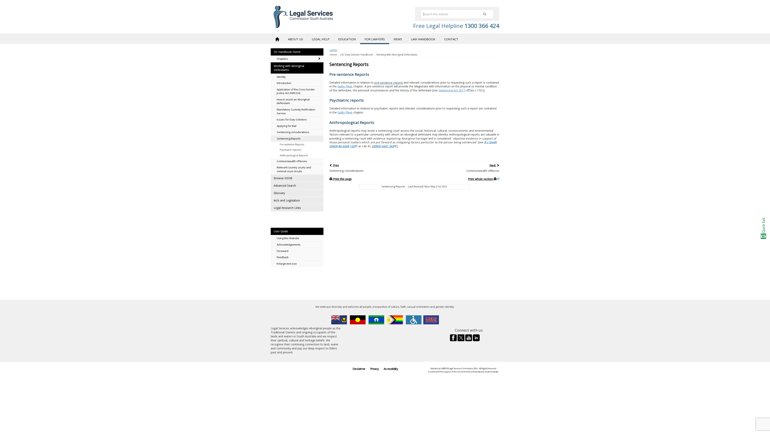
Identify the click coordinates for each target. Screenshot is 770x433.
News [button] (398, 39)
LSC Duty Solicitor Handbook (356, 54)
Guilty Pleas (345, 86)
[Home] (277, 39)
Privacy (374, 369)
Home (333, 54)
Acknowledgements (289, 244)
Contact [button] (451, 39)
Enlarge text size (287, 263)
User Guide (281, 231)
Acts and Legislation (287, 200)
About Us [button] (295, 39)
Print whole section (481, 179)
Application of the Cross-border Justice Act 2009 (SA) (296, 91)
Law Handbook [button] (423, 39)
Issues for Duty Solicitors (292, 119)
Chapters (282, 59)
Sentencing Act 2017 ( (453, 90)
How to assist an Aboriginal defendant (293, 101)
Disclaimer (359, 369)
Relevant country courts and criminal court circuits (294, 169)
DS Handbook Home (287, 52)
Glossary (279, 193)
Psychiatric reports (290, 150)
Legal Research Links (287, 208)
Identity (281, 77)
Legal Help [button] (320, 39)
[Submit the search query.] (484, 14)
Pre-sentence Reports (292, 144)
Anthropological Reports (294, 155)
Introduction (284, 83)
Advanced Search (285, 185)
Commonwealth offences (292, 161)
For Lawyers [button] (375, 39)
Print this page (342, 179)
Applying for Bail (286, 126)
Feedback (283, 257)
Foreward (282, 251)
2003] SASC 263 (383, 146)
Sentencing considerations (293, 132)
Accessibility (391, 369)
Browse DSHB (283, 178)
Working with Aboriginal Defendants (289, 68)
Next (492, 165)
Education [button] (347, 39)
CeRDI (443, 368)
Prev (335, 165)
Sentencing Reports (289, 138)
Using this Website (288, 238)
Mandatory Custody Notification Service (296, 111)
